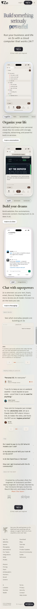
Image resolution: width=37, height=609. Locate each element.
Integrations (7, 555)
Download (23, 539)
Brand (5, 577)
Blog (21, 542)
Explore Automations (11, 140)
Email (27, 274)
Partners (5, 574)
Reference (23, 557)
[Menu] (34, 2)
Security (22, 590)
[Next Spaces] (27, 362)
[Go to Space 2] (16, 362)
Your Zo (5, 539)
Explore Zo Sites (9, 222)
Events (22, 547)
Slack (10, 274)
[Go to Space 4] (18, 362)
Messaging (6, 547)
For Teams (6, 552)
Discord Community (26, 552)
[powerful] (18, 26)
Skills (4, 557)
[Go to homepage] (4, 2)
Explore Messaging (10, 306)
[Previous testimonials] (10, 429)
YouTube (5, 590)
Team (4, 569)
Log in (20, 3)
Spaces (5, 544)
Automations (7, 549)
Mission (5, 564)
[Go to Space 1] (15, 362)
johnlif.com (18, 324)
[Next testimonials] (26, 429)
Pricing (5, 567)
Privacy (22, 588)
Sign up (28, 3)
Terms (21, 585)
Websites (5, 542)
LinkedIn (5, 588)
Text (18, 274)
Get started (29, 604)
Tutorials (22, 544)
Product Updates (25, 549)
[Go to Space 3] (17, 362)
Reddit (5, 593)
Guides (22, 555)
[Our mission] (5, 530)
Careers (5, 580)
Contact (22, 593)
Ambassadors (7, 572)
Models (5, 560)
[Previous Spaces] (9, 362)
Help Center (23, 595)
